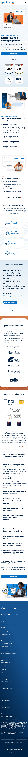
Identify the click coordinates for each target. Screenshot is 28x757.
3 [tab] (15, 310)
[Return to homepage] (7, 2)
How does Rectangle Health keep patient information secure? (13, 517)
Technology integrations (6, 688)
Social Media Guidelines (14, 746)
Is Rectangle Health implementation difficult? (12, 530)
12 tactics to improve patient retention (10, 650)
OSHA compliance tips (6, 646)
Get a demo (4, 697)
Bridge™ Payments (10, 124)
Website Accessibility (10, 742)
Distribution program (6, 681)
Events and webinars (6, 704)
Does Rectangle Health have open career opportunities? (13, 551)
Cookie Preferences (14, 752)
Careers (3, 672)
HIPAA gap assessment (6, 643)
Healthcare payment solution (8, 624)
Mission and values (5, 662)
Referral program (5, 685)
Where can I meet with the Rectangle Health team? (12, 544)
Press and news (4, 669)
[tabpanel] (14, 286)
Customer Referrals (5, 707)
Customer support (5, 700)
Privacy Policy (20, 742)
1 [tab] (12, 310)
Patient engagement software (8, 631)
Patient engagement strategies (8, 653)
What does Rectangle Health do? (13, 466)
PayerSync (3, 627)
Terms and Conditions (22, 739)
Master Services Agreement (7, 739)
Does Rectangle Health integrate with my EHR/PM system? (12, 501)
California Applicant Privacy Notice (14, 749)
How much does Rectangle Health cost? (13, 509)
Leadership (3, 665)
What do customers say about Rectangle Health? (14, 493)
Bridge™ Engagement (11, 147)
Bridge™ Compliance (11, 142)
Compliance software (6, 634)
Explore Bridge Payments (10, 137)
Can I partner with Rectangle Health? (13, 537)
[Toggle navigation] (25, 2)
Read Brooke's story (10, 302)
